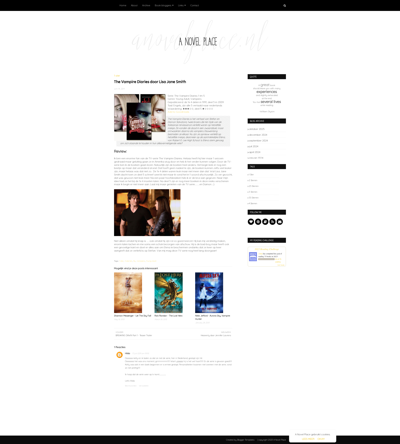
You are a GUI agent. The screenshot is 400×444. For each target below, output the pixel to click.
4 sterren (253, 203)
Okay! (321, 438)
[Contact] (280, 222)
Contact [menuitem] (194, 5)
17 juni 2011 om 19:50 (140, 353)
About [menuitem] (134, 5)
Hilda (127, 353)
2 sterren (253, 180)
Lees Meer (308, 438)
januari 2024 (273, 157)
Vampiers (141, 261)
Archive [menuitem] (146, 5)
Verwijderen (144, 386)
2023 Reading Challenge (267, 249)
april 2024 (273, 152)
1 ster (121, 261)
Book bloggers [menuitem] (163, 5)
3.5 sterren (254, 197)
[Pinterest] (258, 222)
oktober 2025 (273, 129)
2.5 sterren (254, 186)
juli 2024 (273, 146)
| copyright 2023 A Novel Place (272, 440)
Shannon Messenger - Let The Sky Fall (132, 315)
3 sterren (128, 261)
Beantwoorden (131, 386)
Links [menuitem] (181, 5)
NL (134, 261)
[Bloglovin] (251, 222)
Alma (260, 253)
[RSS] (272, 222)
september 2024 (273, 140)
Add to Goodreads (178, 111)
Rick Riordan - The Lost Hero (168, 315)
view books (281, 265)
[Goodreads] (265, 222)
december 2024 (273, 134)
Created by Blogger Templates (240, 440)
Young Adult (151, 261)
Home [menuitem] (123, 5)
